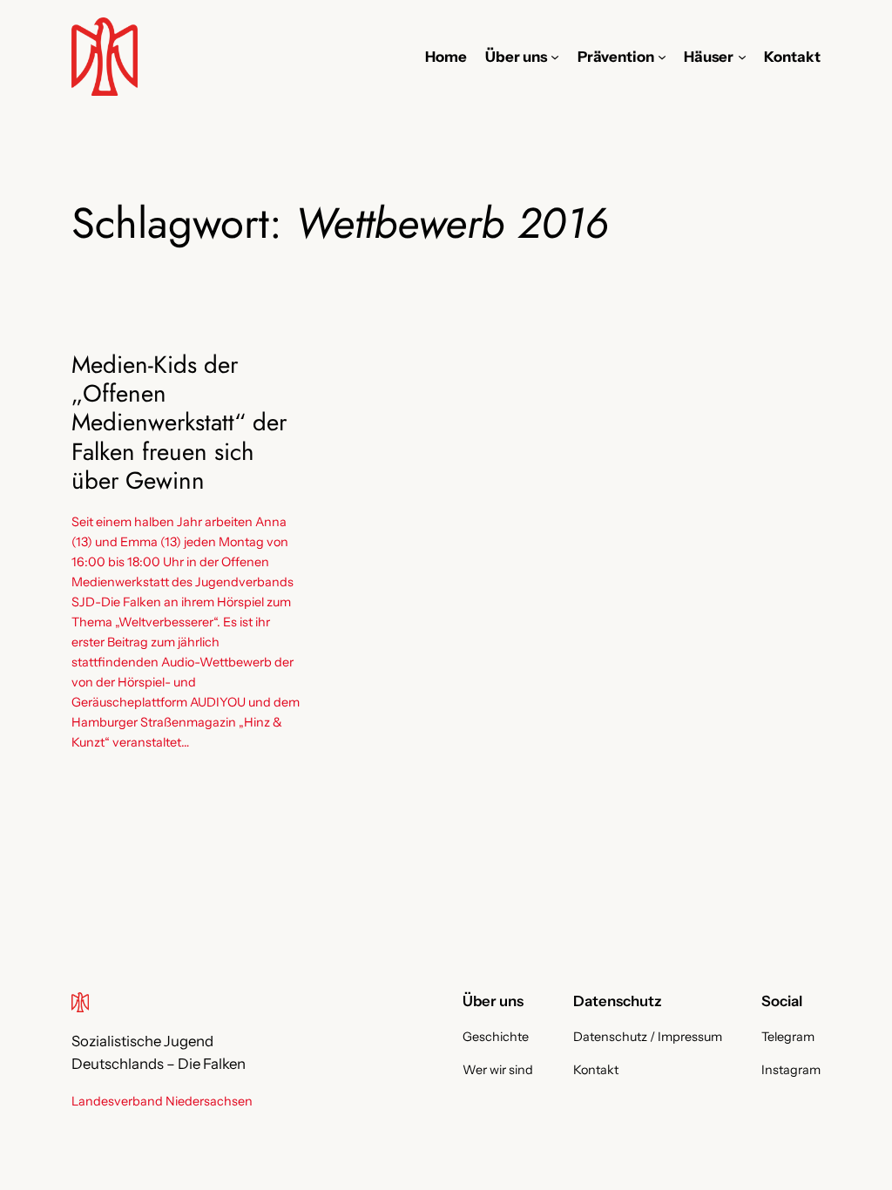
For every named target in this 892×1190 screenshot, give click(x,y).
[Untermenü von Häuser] (742, 56)
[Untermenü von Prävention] (662, 56)
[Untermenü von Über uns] (555, 56)
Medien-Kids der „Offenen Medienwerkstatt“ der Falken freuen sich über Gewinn (179, 422)
